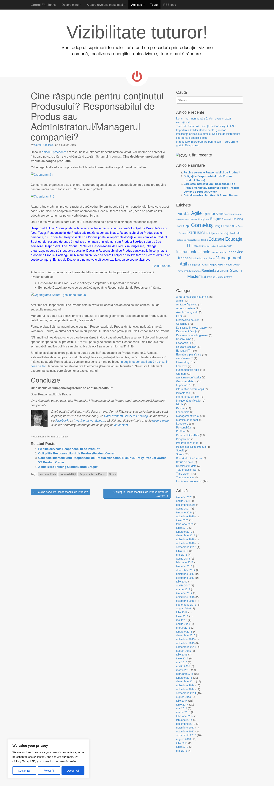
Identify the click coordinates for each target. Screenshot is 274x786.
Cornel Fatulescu (44, 145)
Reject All (48, 770)
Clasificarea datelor (187, 320)
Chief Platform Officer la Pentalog (126, 416)
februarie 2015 (184, 673)
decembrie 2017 (185, 570)
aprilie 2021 (183, 508)
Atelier (220, 213)
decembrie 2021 (185, 505)
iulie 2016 (182, 612)
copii (179, 226)
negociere (215, 264)
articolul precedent (54, 152)
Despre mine (70, 4)
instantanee (183, 393)
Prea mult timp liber (187, 435)
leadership (196, 258)
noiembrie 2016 (185, 597)
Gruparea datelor (186, 381)
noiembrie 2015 (185, 639)
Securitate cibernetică (189, 458)
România (208, 270)
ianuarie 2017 (184, 593)
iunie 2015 (182, 658)
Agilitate (137, 4)
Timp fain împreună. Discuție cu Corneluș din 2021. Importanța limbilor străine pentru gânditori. (206, 128)
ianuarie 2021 (184, 512)
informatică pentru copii (190, 389)
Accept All (73, 770)
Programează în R (187, 443)
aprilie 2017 (183, 585)
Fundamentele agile (187, 370)
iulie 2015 (182, 654)
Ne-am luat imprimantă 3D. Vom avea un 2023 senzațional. (203, 120)
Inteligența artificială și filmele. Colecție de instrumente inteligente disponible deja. (208, 135)
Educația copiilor (186, 347)
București (226, 218)
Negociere (182, 423)
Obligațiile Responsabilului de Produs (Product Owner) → (141, 493)
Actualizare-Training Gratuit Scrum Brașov (68, 467)
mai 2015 (181, 662)
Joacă (232, 251)
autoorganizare (183, 219)
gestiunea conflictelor (188, 377)
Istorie (179, 404)
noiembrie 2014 (185, 685)
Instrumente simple (187, 396)
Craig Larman (222, 226)
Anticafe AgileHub (186, 304)
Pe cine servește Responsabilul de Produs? (69, 449)
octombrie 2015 (185, 643)
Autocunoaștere (185, 308)
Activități (184, 213)
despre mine (160, 420)
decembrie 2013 (185, 724)
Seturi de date (184, 462)
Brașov (215, 218)
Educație (216, 239)
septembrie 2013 (186, 735)
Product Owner (232, 264)
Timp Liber (182, 473)
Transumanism (185, 477)
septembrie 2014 (186, 693)
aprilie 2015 (183, 666)
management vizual (198, 264)
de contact (121, 425)
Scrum (112, 474)
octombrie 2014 (185, 689)
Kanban (184, 257)
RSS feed (169, 4)
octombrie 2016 (185, 600)
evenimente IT (184, 358)
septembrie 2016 (186, 604)
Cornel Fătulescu (43, 4)
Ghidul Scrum (161, 266)
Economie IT (183, 343)
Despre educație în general (192, 335)
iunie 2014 (182, 704)
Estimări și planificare (188, 354)
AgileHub (208, 213)
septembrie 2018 (186, 547)
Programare (183, 439)
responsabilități (68, 474)
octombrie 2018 (185, 543)
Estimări (196, 246)
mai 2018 (181, 554)
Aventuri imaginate (187, 312)
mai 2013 (181, 750)
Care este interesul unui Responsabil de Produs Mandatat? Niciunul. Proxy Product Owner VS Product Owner (211, 187)
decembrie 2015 (185, 635)
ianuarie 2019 (184, 531)
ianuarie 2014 (184, 720)
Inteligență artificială (188, 400)
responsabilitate (48, 474)
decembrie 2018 (185, 535)
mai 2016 (181, 620)
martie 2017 (183, 589)
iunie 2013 (182, 746)
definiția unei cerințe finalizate (223, 233)
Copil (186, 225)
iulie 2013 (182, 743)
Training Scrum (215, 277)
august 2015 (183, 651)
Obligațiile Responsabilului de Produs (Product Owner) (76, 453)
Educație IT (183, 350)
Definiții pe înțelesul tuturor (192, 327)
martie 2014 (183, 712)
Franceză (181, 366)
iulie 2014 (182, 700)
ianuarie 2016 (184, 631)
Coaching (237, 219)
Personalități (183, 427)
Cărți (179, 316)
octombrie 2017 (185, 578)
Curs (234, 226)
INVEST (214, 252)
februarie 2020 (184, 524)
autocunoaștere (233, 214)
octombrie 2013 (185, 731)
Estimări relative (209, 246)
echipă (204, 239)
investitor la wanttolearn (89, 420)
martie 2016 (183, 627)
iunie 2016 (182, 616)
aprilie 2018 (183, 558)
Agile (196, 212)
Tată (203, 276)
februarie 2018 (184, 562)
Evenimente (224, 246)
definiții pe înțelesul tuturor (188, 239)
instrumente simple (193, 251)
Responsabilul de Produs (92, 474)
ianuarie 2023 (184, 497)
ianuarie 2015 (184, 677)
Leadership (182, 412)
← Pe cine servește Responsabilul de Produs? (60, 492)
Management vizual (187, 416)
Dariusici (195, 232)
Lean (205, 258)
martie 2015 (183, 670)
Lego (212, 258)
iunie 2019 (182, 527)
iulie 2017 (182, 581)
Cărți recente (200, 155)
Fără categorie (184, 362)
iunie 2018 (182, 551)
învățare (227, 277)
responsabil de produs (189, 270)
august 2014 (183, 697)
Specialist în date (186, 466)
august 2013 (183, 739)
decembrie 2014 (185, 681)
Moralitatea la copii (187, 420)
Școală (180, 450)
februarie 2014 (184, 716)
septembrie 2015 (186, 647)
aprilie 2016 (183, 624)
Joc (240, 251)
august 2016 (183, 608)
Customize (24, 770)
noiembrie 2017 (185, 574)
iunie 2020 (182, 520)
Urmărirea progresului (189, 481)
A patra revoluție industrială (105, 4)
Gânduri (181, 373)
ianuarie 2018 (184, 566)
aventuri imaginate (200, 218)
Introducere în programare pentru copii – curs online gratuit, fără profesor (207, 143)
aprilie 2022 (183, 501)
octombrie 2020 (185, 516)
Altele (179, 300)
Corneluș (202, 225)
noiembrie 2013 (185, 727)
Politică (180, 431)
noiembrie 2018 (185, 539)
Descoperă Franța (186, 331)
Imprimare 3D (184, 385)
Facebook (61, 420)
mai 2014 (181, 708)
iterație (222, 252)
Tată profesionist (186, 469)
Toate (154, 4)
